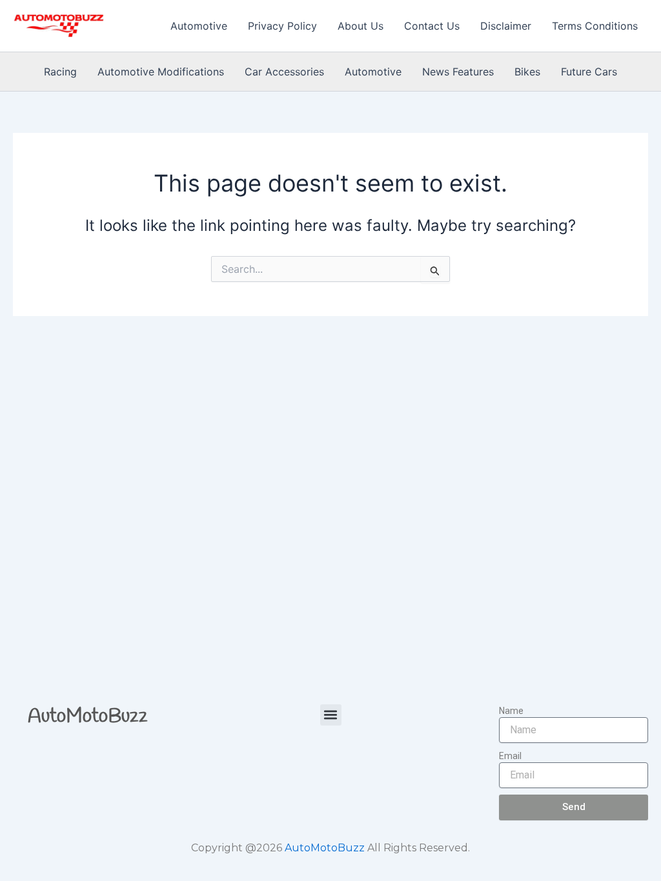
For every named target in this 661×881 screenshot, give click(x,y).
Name (511, 711)
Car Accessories (284, 71)
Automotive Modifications (160, 71)
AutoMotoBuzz (88, 716)
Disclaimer (505, 25)
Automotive (198, 25)
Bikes (527, 71)
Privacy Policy (282, 25)
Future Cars (589, 71)
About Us (360, 25)
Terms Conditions (595, 25)
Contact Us (432, 25)
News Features (458, 71)
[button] (330, 715)
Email (510, 756)
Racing (60, 71)
